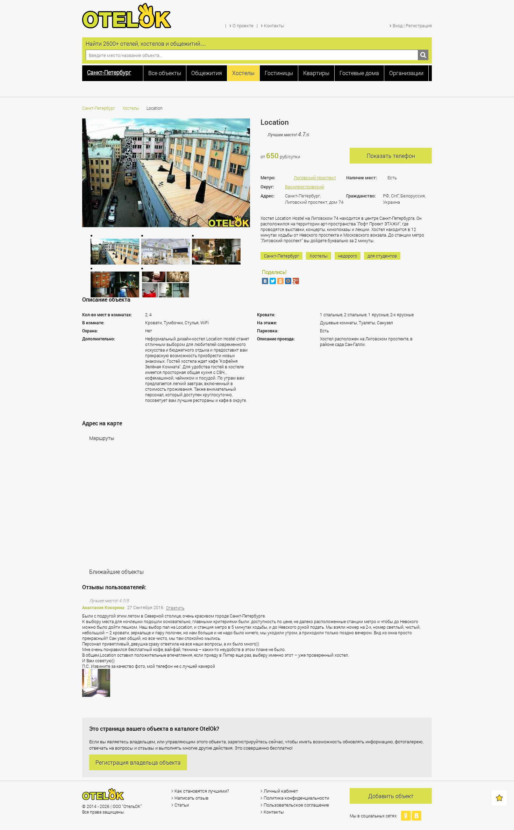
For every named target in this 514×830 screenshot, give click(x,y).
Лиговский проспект (315, 177)
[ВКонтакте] (265, 281)
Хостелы (130, 108)
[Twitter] (273, 281)
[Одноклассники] (280, 281)
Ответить (175, 608)
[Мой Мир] (288, 281)
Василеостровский (304, 186)
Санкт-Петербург (98, 108)
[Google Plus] (296, 281)
